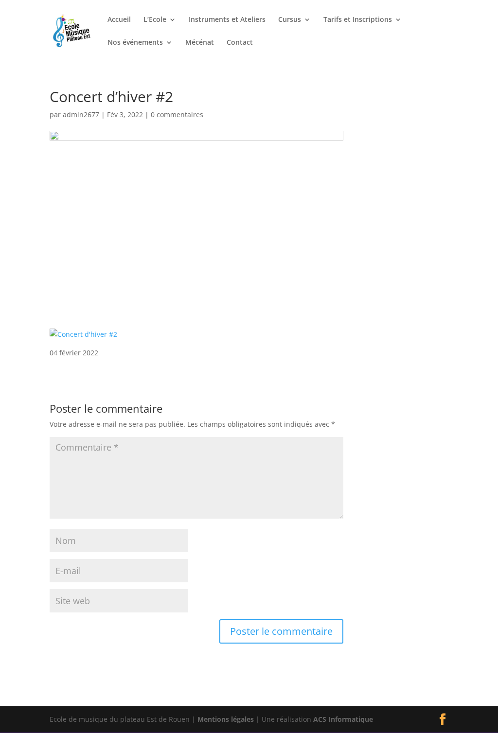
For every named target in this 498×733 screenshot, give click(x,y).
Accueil (119, 20)
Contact (240, 43)
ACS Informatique (343, 719)
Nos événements (135, 43)
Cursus (289, 20)
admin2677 (81, 114)
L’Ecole (154, 20)
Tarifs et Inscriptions (357, 20)
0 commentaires (177, 114)
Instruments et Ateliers (227, 20)
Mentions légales (225, 719)
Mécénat (199, 43)
